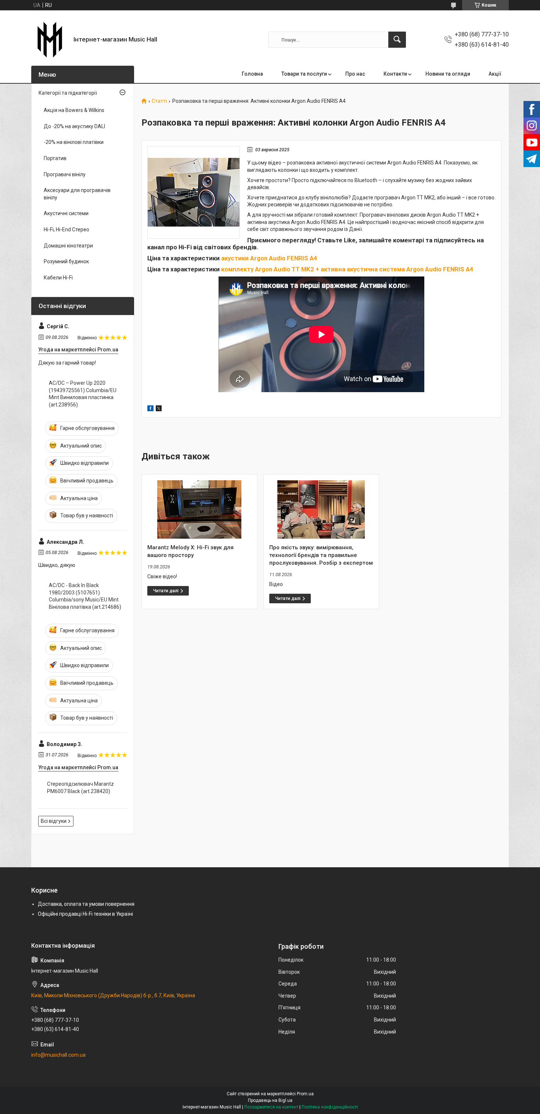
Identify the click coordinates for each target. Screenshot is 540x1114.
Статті (159, 101)
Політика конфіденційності (330, 1107)
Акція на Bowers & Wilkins (74, 110)
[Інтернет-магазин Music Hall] (49, 39)
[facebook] (150, 409)
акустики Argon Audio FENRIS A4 (269, 258)
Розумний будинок (66, 261)
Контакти (395, 74)
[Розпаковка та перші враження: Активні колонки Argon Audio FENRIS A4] (193, 192)
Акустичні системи (66, 213)
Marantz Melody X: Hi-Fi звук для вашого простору (190, 551)
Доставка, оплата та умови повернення (86, 904)
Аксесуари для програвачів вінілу (77, 193)
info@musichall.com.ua (58, 1055)
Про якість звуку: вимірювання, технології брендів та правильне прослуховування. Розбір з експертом (321, 555)
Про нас (355, 74)
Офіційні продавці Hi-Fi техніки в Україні (85, 914)
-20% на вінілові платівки (74, 142)
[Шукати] (397, 40)
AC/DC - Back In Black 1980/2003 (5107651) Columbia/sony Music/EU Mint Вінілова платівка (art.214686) (85, 596)
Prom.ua (305, 1093)
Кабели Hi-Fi (58, 278)
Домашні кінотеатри (68, 246)
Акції (495, 74)
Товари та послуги (304, 74)
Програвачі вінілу (65, 174)
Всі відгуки (53, 821)
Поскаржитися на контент (271, 1107)
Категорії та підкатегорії (68, 93)
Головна (252, 74)
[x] (159, 409)
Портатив (55, 158)
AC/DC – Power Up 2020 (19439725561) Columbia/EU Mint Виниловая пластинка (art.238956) (82, 394)
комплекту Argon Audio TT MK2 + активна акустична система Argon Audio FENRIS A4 (347, 269)
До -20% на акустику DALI (74, 126)
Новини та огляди (447, 74)
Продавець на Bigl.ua (270, 1100)
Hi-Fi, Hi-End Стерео (66, 229)
